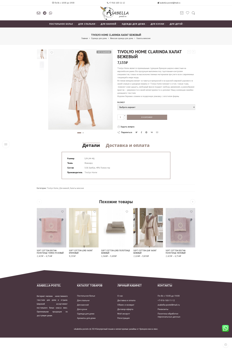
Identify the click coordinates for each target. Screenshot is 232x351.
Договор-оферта (125, 309)
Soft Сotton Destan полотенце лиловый (176, 251)
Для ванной (64, 188)
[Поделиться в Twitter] (136, 132)
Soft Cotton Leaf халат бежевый (145, 251)
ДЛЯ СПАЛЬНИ (86, 24)
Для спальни (83, 300)
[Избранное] (52, 53)
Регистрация (123, 318)
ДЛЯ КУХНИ (157, 24)
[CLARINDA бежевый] (42, 54)
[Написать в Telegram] (44, 13)
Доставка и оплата (128, 145)
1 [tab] (79, 132)
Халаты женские (143, 38)
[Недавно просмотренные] (226, 345)
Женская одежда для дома (121, 38)
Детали (91, 145)
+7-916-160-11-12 (116, 2)
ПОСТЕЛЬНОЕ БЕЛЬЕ (61, 24)
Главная (84, 38)
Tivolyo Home (52, 188)
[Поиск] (193, 13)
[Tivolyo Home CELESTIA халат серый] (189, 51)
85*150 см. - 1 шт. (44, 243)
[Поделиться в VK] (141, 132)
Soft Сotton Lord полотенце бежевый (115, 251)
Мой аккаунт (123, 313)
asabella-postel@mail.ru (170, 2)
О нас (120, 296)
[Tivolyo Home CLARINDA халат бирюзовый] (193, 51)
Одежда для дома (99, 38)
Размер (121, 102)
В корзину (147, 117)
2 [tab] (83, 132)
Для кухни (82, 309)
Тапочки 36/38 (140, 243)
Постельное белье (86, 296)
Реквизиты (163, 309)
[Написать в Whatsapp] (50, 13)
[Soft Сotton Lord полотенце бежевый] (116, 227)
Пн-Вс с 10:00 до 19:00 (169, 296)
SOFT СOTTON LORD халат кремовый (81, 251)
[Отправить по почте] (38, 13)
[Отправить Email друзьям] (157, 132)
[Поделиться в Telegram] (146, 132)
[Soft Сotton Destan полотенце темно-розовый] (51, 227)
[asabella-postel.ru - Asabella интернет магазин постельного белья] (116, 13)
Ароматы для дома (86, 318)
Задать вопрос (127, 126)
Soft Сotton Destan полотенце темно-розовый (50, 251)
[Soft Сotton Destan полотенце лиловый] (180, 227)
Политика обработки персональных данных (169, 315)
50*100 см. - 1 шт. (44, 239)
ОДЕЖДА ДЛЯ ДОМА (133, 24)
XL (76, 243)
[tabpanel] (80, 90)
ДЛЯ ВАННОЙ (108, 24)
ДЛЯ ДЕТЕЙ (176, 24)
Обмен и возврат (125, 305)
